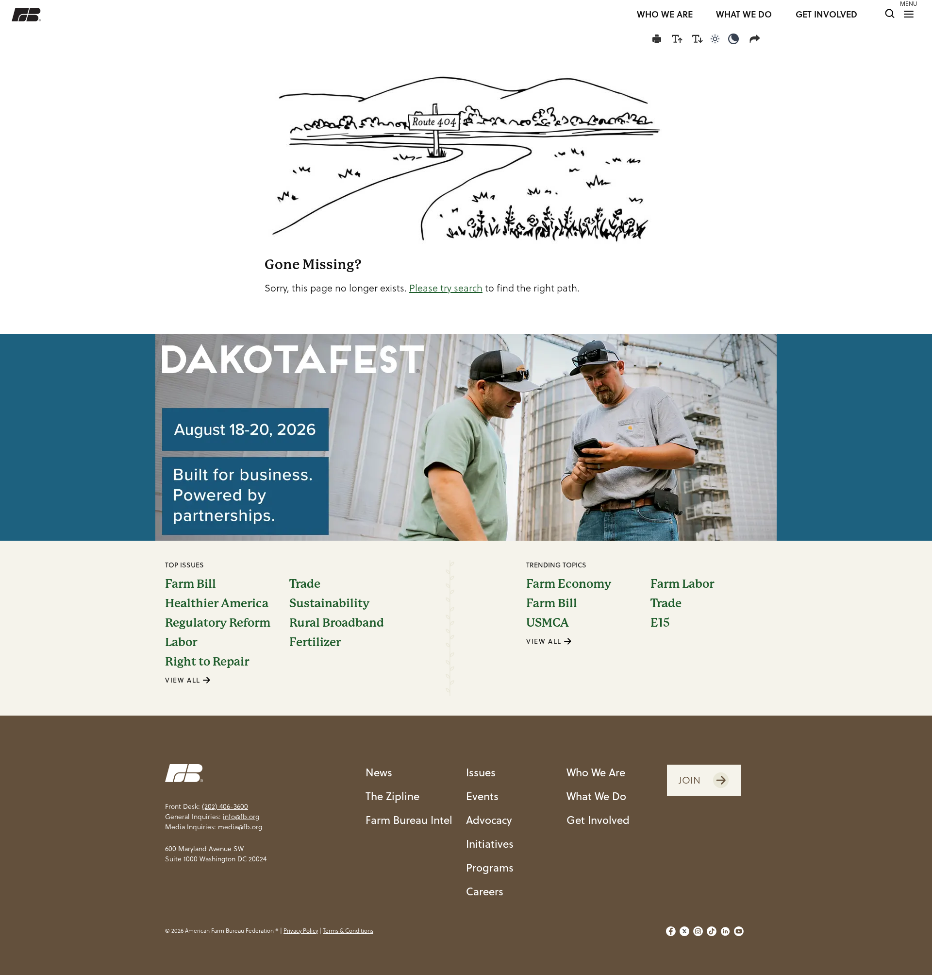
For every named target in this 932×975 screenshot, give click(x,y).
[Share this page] (757, 39)
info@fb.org (241, 816)
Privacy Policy (300, 930)
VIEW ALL (184, 680)
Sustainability (329, 603)
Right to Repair (207, 661)
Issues (481, 772)
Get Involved (598, 819)
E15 (660, 623)
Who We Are (595, 772)
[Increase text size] (677, 39)
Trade (304, 584)
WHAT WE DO (744, 14)
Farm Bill (190, 584)
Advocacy (489, 819)
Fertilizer (315, 642)
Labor (181, 642)
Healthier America (216, 603)
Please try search (446, 288)
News (379, 772)
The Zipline (392, 796)
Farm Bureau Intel (409, 819)
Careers (484, 891)
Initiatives (490, 843)
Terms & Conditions (348, 930)
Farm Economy (568, 584)
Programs (490, 867)
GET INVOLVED (826, 14)
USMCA (547, 623)
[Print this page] (656, 39)
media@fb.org (240, 827)
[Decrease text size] (697, 39)
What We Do (596, 796)
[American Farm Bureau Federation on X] (684, 931)
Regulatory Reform (217, 623)
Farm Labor (682, 584)
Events (482, 796)
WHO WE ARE (665, 14)
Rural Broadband (336, 623)
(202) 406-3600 (225, 806)
